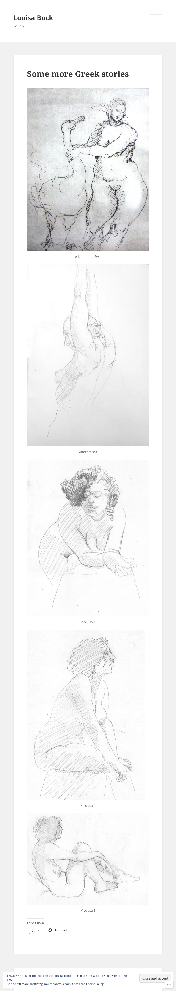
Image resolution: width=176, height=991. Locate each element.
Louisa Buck (33, 17)
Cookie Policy (95, 984)
